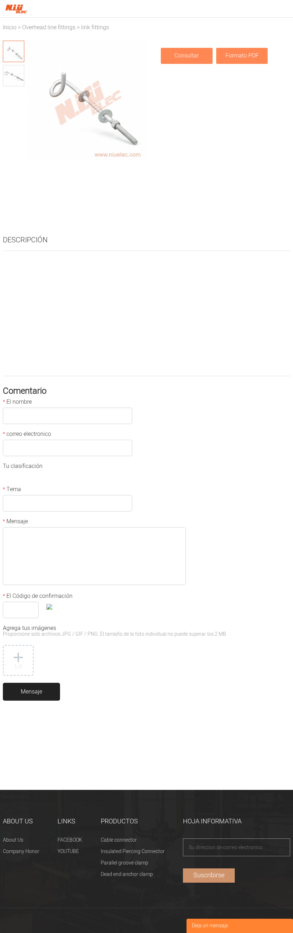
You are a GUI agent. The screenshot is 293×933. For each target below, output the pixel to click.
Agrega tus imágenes (115, 631)
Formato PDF (242, 55)
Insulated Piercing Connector (133, 851)
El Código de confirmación (38, 596)
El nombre (17, 402)
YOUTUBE (68, 851)
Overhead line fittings (48, 27)
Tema (12, 490)
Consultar (186, 55)
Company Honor (21, 851)
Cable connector (119, 840)
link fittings (95, 27)
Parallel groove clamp (124, 863)
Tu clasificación (23, 466)
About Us (13, 840)
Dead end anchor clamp (127, 874)
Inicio (9, 27)
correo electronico (27, 434)
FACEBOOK (70, 840)
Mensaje (15, 522)
